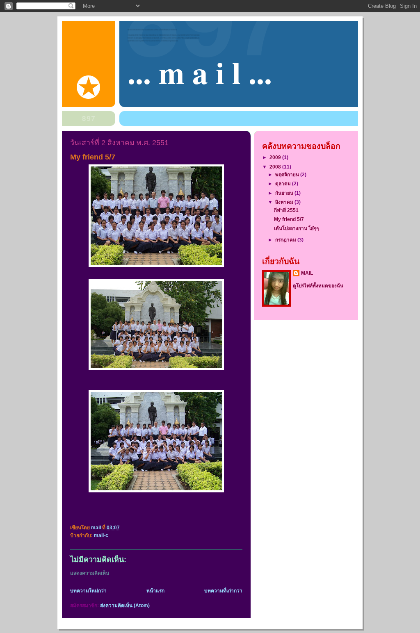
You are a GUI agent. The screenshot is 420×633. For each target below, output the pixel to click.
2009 (275, 157)
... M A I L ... (200, 72)
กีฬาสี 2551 (286, 210)
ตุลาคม (283, 183)
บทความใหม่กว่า (88, 591)
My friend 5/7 (289, 219)
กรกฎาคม (286, 239)
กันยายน (284, 193)
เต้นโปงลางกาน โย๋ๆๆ (296, 228)
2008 (275, 166)
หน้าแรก (155, 591)
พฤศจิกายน (287, 174)
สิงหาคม (284, 202)
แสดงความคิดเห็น (89, 573)
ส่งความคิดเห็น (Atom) (125, 605)
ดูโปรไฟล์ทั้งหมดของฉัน (318, 285)
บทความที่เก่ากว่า (223, 591)
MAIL (307, 273)
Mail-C (101, 535)
